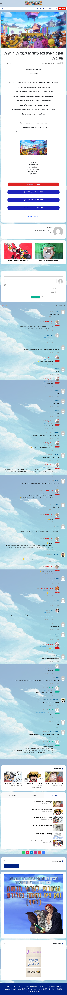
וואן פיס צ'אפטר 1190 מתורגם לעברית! (41, 841)
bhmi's (58, 63)
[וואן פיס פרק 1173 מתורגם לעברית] (58, 835)
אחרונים (55, 795)
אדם (45, 359)
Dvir (45, 668)
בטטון (44, 493)
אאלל (45, 381)
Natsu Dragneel (42, 646)
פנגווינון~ (44, 569)
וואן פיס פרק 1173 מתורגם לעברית (43, 833)
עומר (45, 324)
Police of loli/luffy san (41, 712)
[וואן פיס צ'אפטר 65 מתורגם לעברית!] (58, 827)
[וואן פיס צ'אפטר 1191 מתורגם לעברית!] (33, 777)
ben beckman (42, 744)
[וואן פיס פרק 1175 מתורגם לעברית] (54, 777)
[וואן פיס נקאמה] (33, 3)
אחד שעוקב (43, 445)
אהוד (45, 612)
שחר (45, 690)
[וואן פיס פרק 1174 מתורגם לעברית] (13, 777)
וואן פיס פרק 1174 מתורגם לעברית (13, 783)
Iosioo (44, 467)
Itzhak (44, 590)
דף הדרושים (33, 114)
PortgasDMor (49, 321)
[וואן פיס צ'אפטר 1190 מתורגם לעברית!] (58, 843)
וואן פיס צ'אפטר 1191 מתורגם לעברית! (41, 809)
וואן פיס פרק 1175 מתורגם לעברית (54, 783)
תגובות (34, 795)
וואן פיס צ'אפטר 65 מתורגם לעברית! (42, 825)
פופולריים (12, 795)
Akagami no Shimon (47, 588)
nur (45, 517)
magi (44, 541)
